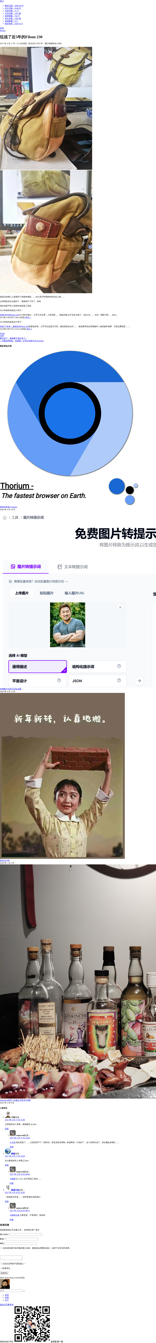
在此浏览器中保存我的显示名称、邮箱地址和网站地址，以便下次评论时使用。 (37, 1248)
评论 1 (28, 317)
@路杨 (12, 1179)
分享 (2, 336)
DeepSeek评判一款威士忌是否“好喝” (15, 1100)
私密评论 (6, 1268)
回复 (7, 1129)
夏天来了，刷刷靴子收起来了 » (13, 338)
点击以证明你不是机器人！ (14, 1264)
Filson (2, 333)
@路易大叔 (14, 1215)
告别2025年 (5, 860)
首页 (7, 1295)
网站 (2, 1243)
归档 (7, 1298)
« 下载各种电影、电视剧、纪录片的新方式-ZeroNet (22, 341)
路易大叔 (15, 1190)
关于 (7, 1300)
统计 (12, 12)
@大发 (12, 1142)
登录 (2, 28)
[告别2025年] (62, 858)
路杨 (13, 1153)
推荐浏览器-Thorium (8, 507)
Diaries (2, 31)
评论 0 (29, 329)
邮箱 (2, 1239)
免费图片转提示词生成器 (10, 689)
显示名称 (4, 1234)
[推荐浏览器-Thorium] (69, 505)
